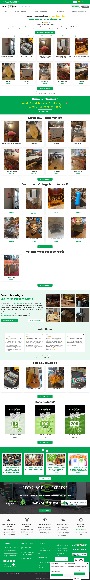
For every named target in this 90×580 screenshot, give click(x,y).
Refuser (69, 575)
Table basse (8, 81)
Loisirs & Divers (60, 11)
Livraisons (40, 552)
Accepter (57, 575)
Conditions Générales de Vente (45, 549)
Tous (5, 11)
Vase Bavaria (78, 210)
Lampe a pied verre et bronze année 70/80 (63, 57)
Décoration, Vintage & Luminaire (44, 184)
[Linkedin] (8, 561)
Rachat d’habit (57, 2)
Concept (32, 2)
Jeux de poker (78, 388)
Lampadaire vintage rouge (8, 56)
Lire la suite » (11, 473)
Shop (25, 2)
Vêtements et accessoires (79, 11)
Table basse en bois (63, 81)
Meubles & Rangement (20, 11)
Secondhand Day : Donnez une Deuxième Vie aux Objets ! (56, 469)
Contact (63, 2)
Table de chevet (45, 81)
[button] (87, 563)
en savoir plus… (12, 557)
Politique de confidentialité (28, 573)
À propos (40, 547)
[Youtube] (14, 561)
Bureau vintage (78, 171)
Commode (26, 81)
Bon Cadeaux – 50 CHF (15, 434)
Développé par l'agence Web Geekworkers (45, 578)
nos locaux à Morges (53, 27)
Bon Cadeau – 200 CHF (75, 434)
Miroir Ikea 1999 (34, 238)
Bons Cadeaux (45, 402)
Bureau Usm (81, 81)
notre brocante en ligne (24, 27)
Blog (39, 553)
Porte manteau (56, 171)
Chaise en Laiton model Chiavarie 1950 (45, 57)
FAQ (28, 2)
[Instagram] (11, 561)
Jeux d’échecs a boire (26, 56)
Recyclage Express (18, 304)
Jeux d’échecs (56, 388)
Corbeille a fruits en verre (11, 238)
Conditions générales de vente (40, 573)
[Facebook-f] (4, 561)
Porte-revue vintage (56, 238)
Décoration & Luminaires (41, 11)
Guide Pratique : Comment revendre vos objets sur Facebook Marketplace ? (78, 469)
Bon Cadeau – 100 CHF (45, 434)
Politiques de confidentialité (44, 550)
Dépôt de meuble (48, 2)
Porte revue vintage (78, 238)
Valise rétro (11, 277)
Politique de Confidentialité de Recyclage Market (69, 577)
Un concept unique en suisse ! (17, 298)
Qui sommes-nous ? (40, 2)
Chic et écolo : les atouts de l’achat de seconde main (34, 468)
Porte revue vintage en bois (81, 56)
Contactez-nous (79, 529)
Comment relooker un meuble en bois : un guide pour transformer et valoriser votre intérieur (11, 470)
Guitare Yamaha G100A (34, 388)
